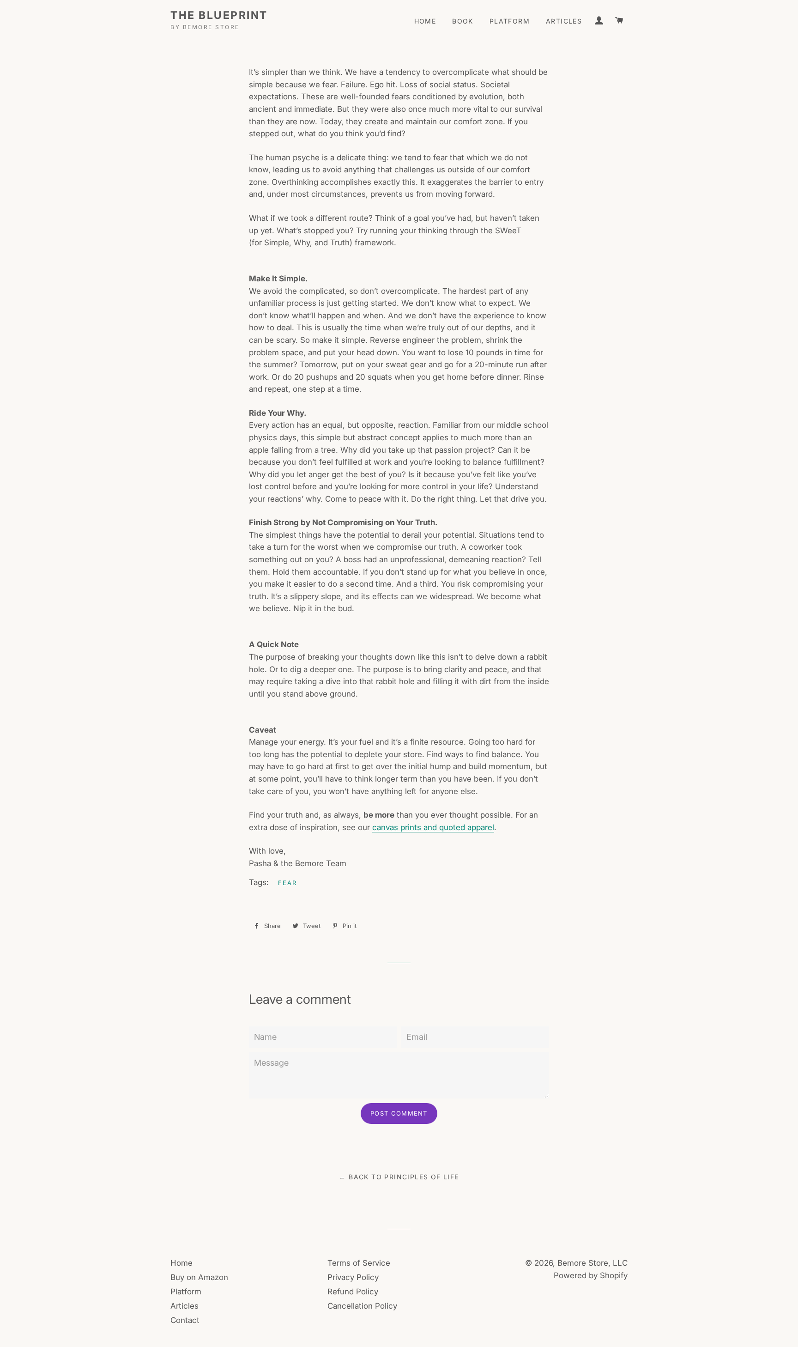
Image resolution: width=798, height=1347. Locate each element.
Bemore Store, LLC (592, 1263)
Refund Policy (352, 1291)
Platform (510, 21)
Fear (287, 882)
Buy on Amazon (199, 1277)
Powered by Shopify (591, 1275)
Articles (564, 21)
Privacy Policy (353, 1277)
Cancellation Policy (362, 1306)
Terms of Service (358, 1263)
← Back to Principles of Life (399, 1177)
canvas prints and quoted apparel (433, 827)
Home (425, 21)
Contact (185, 1320)
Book (462, 21)
